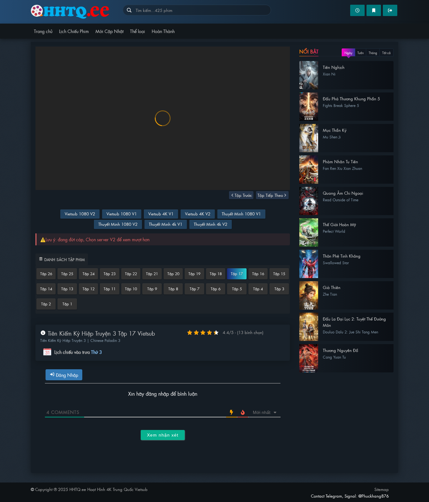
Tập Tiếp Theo (270, 195)
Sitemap (381, 489)
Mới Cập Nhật (109, 31)
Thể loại (137, 31)
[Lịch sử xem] (357, 10)
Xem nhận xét (162, 435)
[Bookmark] (374, 10)
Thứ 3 (96, 352)
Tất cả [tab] (386, 52)
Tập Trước (243, 195)
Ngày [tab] (348, 52)
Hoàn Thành (163, 31)
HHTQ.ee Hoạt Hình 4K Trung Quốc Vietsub (77, 12)
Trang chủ (43, 31)
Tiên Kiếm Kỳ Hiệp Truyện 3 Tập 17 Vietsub (100, 333)
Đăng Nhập (66, 374)
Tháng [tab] (373, 52)
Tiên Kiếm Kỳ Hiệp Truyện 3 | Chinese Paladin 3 (80, 340)
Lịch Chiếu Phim (74, 31)
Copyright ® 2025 (91, 489)
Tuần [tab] (360, 52)
